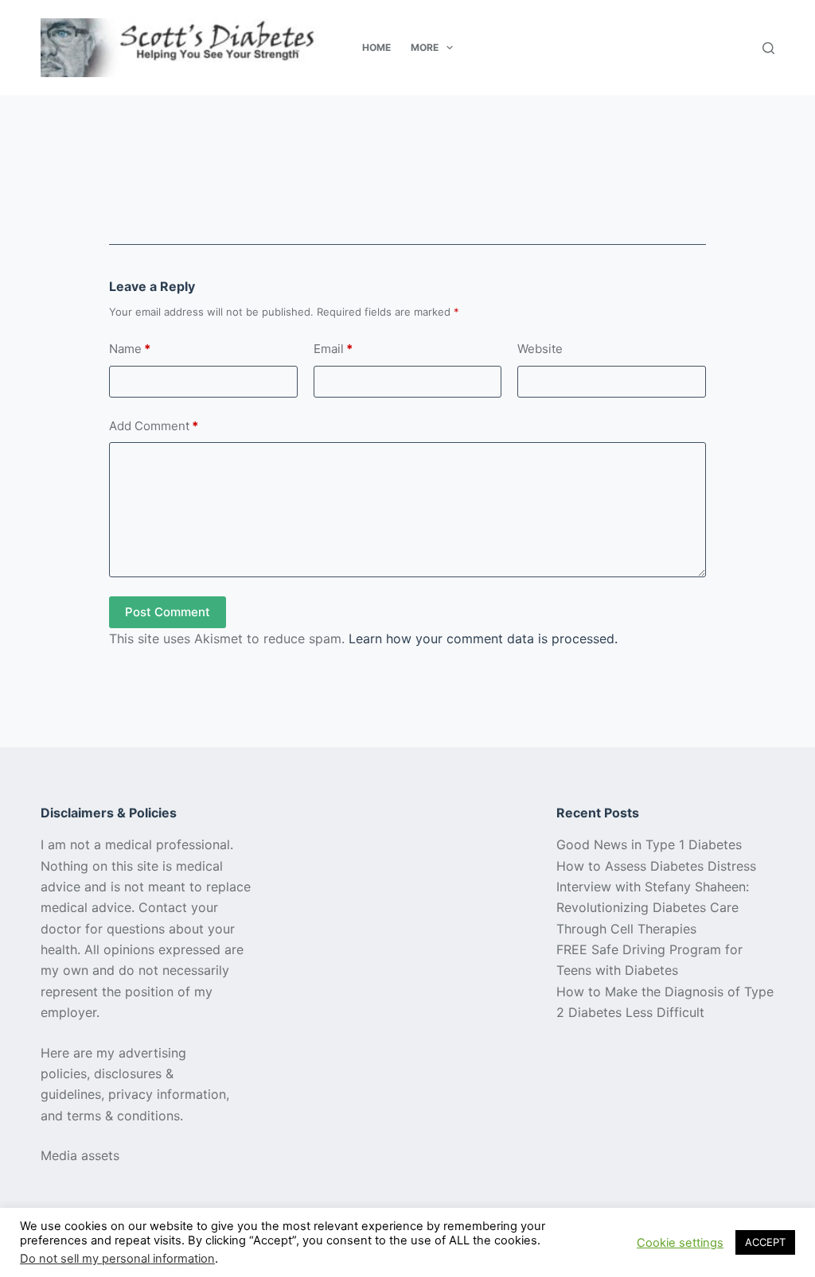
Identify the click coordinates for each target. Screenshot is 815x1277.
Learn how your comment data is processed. (483, 638)
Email (333, 348)
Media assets (80, 1155)
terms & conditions (123, 1116)
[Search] (768, 48)
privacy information (167, 1094)
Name (129, 348)
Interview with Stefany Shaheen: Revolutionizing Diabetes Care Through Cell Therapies (652, 908)
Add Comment (153, 425)
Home (376, 47)
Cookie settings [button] (680, 1243)
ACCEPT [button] (765, 1242)
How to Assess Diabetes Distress (656, 866)
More (425, 47)
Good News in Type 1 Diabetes (649, 844)
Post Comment (167, 611)
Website (540, 348)
